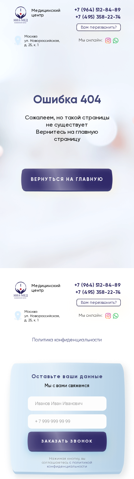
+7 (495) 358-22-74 (98, 17)
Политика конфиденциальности (67, 340)
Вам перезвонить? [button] (99, 27)
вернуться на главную (67, 179)
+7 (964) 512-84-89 (97, 10)
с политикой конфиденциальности (69, 464)
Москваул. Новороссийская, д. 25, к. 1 (42, 41)
